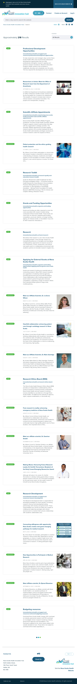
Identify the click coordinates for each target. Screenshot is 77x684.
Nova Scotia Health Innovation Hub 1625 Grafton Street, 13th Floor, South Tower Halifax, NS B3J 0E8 (13, 665)
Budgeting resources (32, 609)
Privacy (22, 681)
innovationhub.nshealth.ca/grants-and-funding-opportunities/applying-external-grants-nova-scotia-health (38, 266)
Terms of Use (7, 681)
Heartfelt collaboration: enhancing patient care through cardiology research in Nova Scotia (37, 326)
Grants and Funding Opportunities (37, 203)
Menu (40, 13)
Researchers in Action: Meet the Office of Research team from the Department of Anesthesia (37, 83)
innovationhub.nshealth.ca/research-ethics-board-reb (38, 382)
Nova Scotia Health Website (62, 4)
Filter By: (54, 33)
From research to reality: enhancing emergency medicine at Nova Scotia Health (37, 409)
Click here (8, 2)
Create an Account (61, 13)
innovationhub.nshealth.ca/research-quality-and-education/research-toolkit (37, 176)
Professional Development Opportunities (34, 49)
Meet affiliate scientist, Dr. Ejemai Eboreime (37, 583)
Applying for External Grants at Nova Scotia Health (38, 260)
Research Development (33, 493)
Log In (72, 13)
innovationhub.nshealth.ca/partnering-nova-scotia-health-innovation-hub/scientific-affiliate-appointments (38, 116)
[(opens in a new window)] (41, 13)
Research (27, 232)
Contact (49, 13)
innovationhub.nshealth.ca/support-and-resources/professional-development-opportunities (38, 54)
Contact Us (7, 654)
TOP (68, 654)
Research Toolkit (30, 172)
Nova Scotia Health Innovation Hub (13, 25)
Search (69, 20)
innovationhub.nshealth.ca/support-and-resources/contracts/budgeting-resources (35, 613)
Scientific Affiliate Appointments (36, 112)
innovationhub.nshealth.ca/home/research (35, 235)
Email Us (38, 659)
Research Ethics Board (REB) (35, 379)
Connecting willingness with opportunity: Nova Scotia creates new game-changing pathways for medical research (37, 526)
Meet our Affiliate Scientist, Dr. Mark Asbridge (38, 355)
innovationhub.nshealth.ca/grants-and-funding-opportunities (37, 207)
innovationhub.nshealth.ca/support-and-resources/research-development (35, 497)
